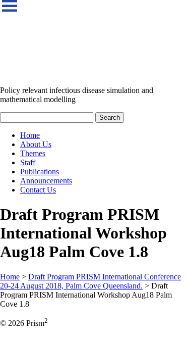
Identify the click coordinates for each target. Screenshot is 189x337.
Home (30, 135)
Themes (32, 153)
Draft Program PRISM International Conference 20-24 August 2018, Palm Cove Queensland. (90, 281)
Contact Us (38, 189)
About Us (35, 144)
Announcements (46, 180)
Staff (27, 162)
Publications (39, 171)
